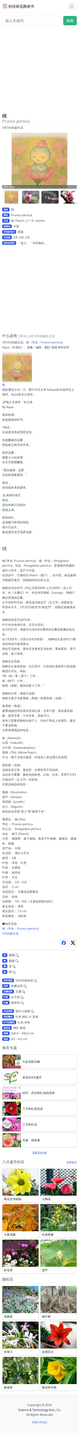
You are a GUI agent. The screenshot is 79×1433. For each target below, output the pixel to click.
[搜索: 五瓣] (23, 991)
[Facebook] (64, 943)
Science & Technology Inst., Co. (39, 1410)
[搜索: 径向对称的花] (35, 980)
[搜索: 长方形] (22, 997)
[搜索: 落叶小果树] (32, 1011)
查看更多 (72, 1162)
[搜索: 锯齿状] (22, 1002)
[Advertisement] (39, 70)
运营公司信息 (39, 1422)
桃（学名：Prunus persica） (45, 342)
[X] (73, 943)
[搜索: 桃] (13, 971)
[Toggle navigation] (72, 6)
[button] (11, 197)
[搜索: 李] (13, 966)
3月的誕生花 (10, 933)
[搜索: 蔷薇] (16, 955)
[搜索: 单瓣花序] (25, 985)
